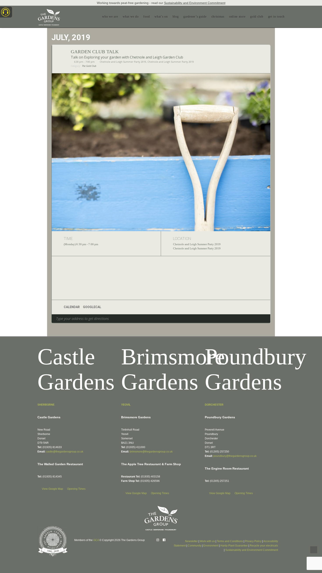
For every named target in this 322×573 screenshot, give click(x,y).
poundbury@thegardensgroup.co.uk (235, 456)
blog (176, 16)
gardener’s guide (194, 16)
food (146, 16)
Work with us (207, 541)
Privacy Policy (253, 541)
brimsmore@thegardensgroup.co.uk (151, 451)
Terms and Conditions (230, 541)
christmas (217, 16)
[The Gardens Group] (48, 10)
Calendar (72, 307)
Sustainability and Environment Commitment (194, 3)
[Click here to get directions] (267, 318)
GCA (96, 540)
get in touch (276, 16)
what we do (130, 16)
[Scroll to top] (313, 549)
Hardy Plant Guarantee (234, 545)
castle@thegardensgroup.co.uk (64, 451)
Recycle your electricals (264, 545)
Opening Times (76, 488)
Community (194, 545)
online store (237, 16)
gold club (256, 16)
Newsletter (191, 541)
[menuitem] (111, 17)
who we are (110, 16)
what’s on (161, 16)
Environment (210, 545)
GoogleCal (92, 307)
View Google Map (53, 488)
